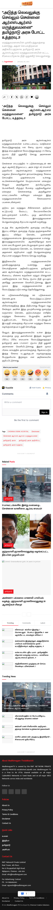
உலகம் (5, 836)
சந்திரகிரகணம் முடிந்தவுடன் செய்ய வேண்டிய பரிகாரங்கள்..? (30, 665)
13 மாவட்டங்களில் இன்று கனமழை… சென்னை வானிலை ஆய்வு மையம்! (22, 507)
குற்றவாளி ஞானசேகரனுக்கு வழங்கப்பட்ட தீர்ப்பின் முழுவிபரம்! (25, 553)
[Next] (29, 614)
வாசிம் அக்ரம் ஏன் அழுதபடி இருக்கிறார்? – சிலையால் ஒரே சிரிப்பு (33, 738)
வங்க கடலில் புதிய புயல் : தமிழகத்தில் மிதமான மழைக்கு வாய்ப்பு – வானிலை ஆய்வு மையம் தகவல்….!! (32, 655)
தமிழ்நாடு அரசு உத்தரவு (13, 445)
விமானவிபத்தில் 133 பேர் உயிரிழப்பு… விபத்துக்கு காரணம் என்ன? (30, 717)
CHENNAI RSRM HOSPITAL (18, 431)
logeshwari (8, 61)
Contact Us (6, 823)
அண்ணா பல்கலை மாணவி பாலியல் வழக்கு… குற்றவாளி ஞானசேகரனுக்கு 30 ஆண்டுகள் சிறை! (24, 601)
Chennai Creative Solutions (39, 905)
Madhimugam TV (13, 905)
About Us (6, 805)
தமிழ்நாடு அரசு (9, 440)
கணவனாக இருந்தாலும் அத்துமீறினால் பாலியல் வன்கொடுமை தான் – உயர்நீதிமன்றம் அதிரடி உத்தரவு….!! (32, 643)
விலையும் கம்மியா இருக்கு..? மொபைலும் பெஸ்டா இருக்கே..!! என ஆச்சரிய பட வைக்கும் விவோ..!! (31, 632)
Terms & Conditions (10, 814)
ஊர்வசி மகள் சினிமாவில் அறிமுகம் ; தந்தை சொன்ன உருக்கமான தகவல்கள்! (32, 728)
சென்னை (35, 431)
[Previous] (24, 614)
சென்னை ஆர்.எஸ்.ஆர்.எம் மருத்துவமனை (20, 436)
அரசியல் (6, 849)
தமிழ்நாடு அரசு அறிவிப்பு (29, 440)
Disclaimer (6, 818)
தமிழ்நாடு (8, 499)
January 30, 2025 (23, 61)
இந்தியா (5, 840)
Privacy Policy (7, 809)
